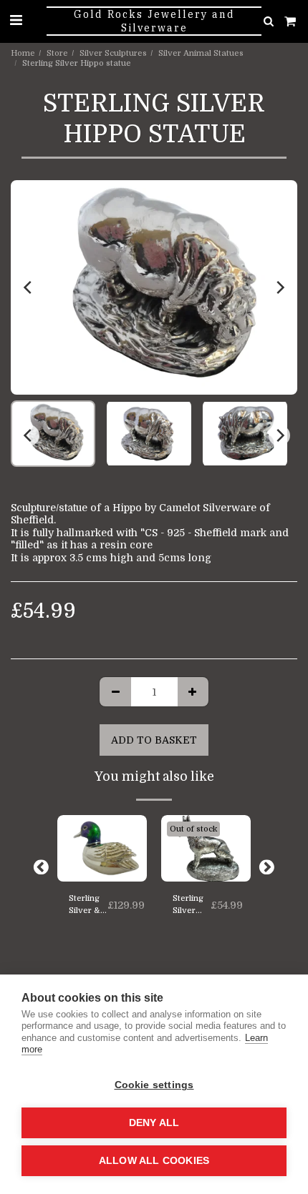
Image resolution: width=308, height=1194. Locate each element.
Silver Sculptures (113, 53)
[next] (279, 287)
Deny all (154, 1122)
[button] (16, 20)
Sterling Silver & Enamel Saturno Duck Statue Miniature (88, 905)
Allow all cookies (154, 1160)
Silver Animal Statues (201, 53)
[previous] (28, 287)
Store (57, 53)
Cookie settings (154, 1085)
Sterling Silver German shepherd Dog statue (192, 905)
